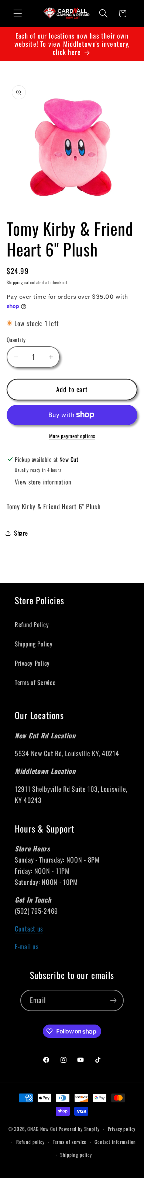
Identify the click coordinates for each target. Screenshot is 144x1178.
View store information (43, 481)
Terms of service (69, 1141)
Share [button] (21, 532)
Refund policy (30, 1141)
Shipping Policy (34, 643)
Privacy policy (122, 1128)
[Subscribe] (113, 1000)
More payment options (72, 436)
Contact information (115, 1141)
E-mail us (26, 946)
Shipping (15, 282)
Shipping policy (76, 1154)
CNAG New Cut (42, 1128)
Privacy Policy (32, 663)
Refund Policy (32, 624)
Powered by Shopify (79, 1128)
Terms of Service (35, 682)
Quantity (16, 339)
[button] (18, 13)
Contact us (29, 928)
